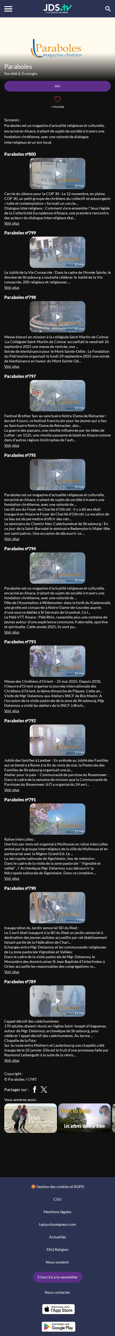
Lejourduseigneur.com (57, 1224)
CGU (57, 1199)
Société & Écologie (20, 73)
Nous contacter (57, 1292)
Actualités (57, 1237)
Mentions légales (57, 1211)
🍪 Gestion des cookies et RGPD (57, 1186)
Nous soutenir (57, 1262)
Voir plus (11, 223)
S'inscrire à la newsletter (57, 1277)
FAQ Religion (57, 1249)
